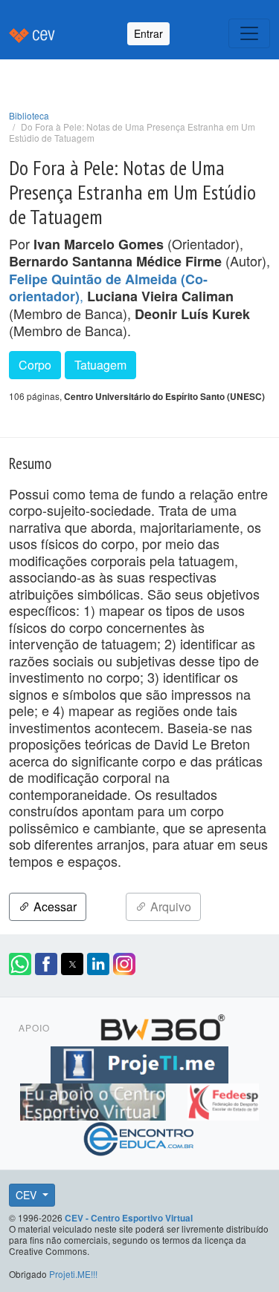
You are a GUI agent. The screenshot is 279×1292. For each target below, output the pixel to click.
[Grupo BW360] (162, 1024)
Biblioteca (29, 115)
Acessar (54, 906)
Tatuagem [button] (100, 364)
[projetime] (139, 1062)
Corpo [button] (35, 364)
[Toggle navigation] (249, 33)
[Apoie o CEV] (95, 1099)
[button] (20, 964)
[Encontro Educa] (139, 1136)
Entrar (148, 33)
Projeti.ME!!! (73, 1274)
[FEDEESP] (223, 1099)
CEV (27, 1194)
